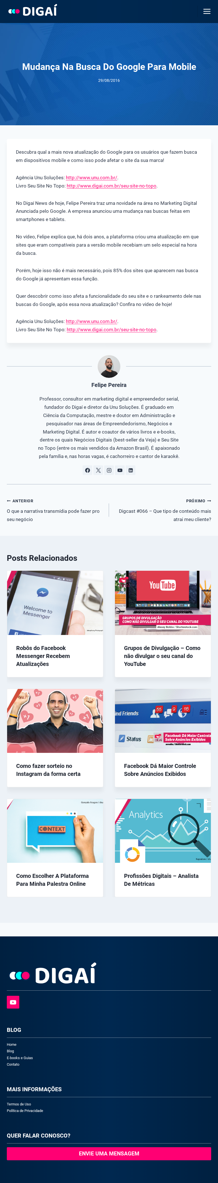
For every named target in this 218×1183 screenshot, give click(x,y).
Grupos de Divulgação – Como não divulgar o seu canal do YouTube (162, 656)
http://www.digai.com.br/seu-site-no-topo (111, 186)
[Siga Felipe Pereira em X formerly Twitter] (98, 470)
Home (11, 1044)
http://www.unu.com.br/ (91, 177)
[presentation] (55, 603)
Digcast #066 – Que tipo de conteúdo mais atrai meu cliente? (165, 510)
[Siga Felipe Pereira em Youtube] (120, 470)
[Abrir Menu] (205, 11)
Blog (10, 1051)
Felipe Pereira (109, 385)
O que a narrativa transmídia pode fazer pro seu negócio (53, 510)
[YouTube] (13, 1002)
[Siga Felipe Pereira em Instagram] (109, 470)
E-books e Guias (20, 1058)
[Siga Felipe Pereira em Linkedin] (130, 470)
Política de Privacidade (25, 1111)
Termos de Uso (19, 1104)
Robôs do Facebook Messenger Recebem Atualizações (43, 656)
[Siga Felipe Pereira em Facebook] (87, 470)
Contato (13, 1064)
